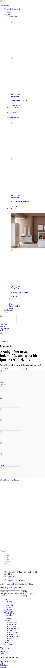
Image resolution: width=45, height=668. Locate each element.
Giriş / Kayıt (8, 644)
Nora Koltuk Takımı (20, 202)
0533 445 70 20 (5, 5)
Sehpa (11, 304)
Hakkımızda (8, 559)
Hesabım (7, 561)
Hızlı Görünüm (16, 94)
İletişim (6, 563)
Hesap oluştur (5, 661)
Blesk (2, 465)
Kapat (2, 650)
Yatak (11, 308)
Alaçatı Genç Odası (19, 292)
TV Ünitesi (12, 112)
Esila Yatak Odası (19, 101)
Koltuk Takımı (14, 118)
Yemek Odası (13, 107)
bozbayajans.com (15, 588)
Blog (6, 557)
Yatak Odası (13, 17)
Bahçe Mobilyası (14, 306)
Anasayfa (7, 555)
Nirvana (3, 384)
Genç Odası (13, 208)
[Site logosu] (8, 322)
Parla (1, 382)
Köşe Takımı (13, 299)
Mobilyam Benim (12, 584)
